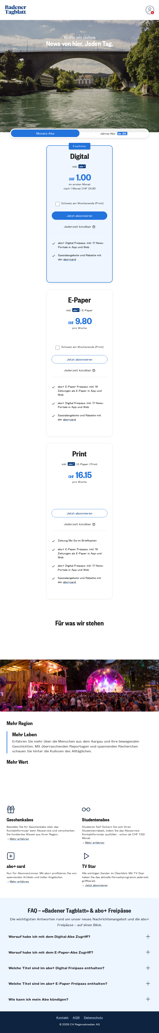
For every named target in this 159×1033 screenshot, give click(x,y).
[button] (79, 723)
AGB (76, 1017)
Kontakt (62, 1017)
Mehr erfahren (19, 839)
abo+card (69, 259)
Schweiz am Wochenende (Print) (82, 203)
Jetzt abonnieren (96, 885)
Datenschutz (93, 1017)
